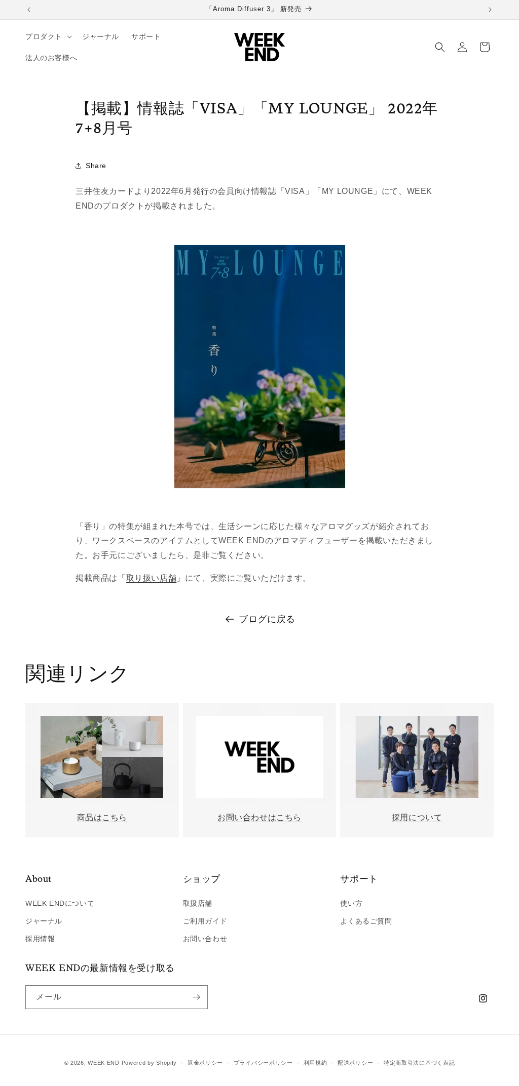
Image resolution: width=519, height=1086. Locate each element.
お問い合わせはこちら (259, 817)
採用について (417, 817)
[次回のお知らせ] (490, 9)
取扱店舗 (197, 903)
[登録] (196, 997)
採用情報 (40, 939)
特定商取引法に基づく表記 (419, 1063)
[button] (47, 36)
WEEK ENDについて (59, 903)
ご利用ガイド (205, 921)
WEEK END (104, 1063)
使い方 (351, 903)
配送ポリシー (355, 1063)
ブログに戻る (267, 619)
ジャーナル (43, 921)
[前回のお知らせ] (29, 9)
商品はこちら (102, 817)
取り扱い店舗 (151, 578)
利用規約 (315, 1063)
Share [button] (96, 166)
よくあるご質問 (366, 921)
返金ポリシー (205, 1063)
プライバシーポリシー (263, 1063)
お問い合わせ (205, 939)
